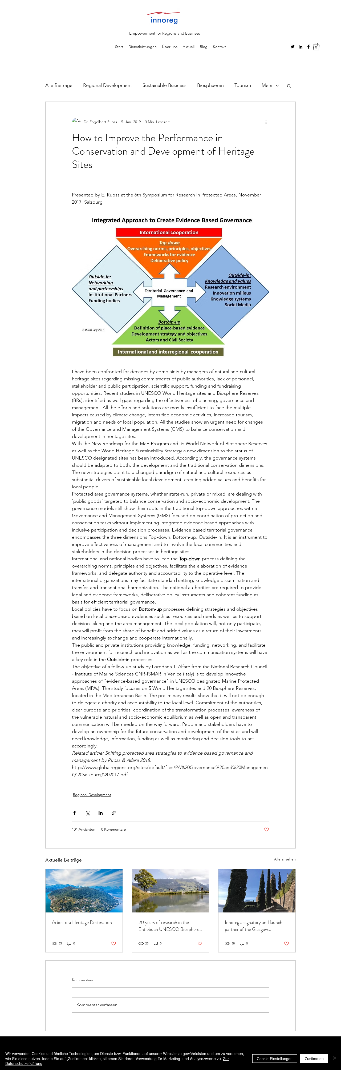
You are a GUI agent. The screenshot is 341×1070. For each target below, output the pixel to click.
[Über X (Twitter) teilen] (87, 812)
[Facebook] (308, 46)
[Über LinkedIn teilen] (100, 812)
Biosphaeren (210, 85)
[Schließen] (334, 1058)
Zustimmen (314, 1058)
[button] (316, 46)
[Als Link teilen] (113, 812)
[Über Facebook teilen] (74, 812)
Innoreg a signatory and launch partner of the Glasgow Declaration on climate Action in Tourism (255, 926)
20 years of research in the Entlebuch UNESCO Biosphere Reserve (169, 926)
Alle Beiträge (58, 85)
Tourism (242, 85)
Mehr (267, 85)
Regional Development (107, 85)
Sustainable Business (164, 85)
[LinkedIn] (300, 46)
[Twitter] (292, 46)
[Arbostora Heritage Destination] (84, 890)
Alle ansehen (285, 859)
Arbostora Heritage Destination (82, 922)
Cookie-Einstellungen (275, 1058)
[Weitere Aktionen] (266, 122)
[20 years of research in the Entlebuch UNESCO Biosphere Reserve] (170, 890)
